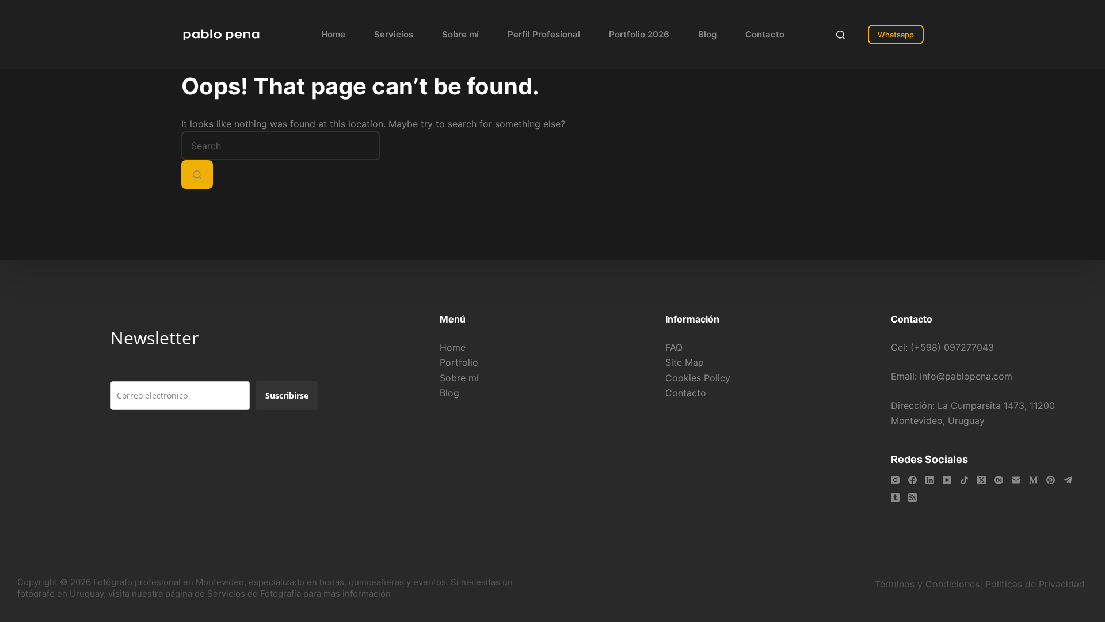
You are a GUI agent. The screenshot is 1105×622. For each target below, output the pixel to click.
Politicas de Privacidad (1036, 584)
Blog (707, 34)
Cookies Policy (697, 378)
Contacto (764, 34)
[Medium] (1033, 480)
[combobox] (280, 145)
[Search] (840, 35)
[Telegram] (1068, 480)
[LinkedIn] (929, 480)
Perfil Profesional (544, 34)
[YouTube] (947, 480)
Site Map (684, 362)
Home (333, 34)
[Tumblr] (895, 497)
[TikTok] (964, 480)
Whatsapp (896, 34)
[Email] (1016, 480)
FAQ (674, 347)
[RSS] (912, 497)
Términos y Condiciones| (928, 584)
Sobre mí (460, 34)
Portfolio (459, 362)
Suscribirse (286, 395)
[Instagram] (895, 480)
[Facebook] (912, 480)
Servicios (393, 34)
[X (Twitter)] (981, 480)
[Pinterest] (1050, 480)
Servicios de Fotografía (254, 593)
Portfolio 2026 (639, 34)
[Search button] (197, 174)
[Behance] (999, 480)
